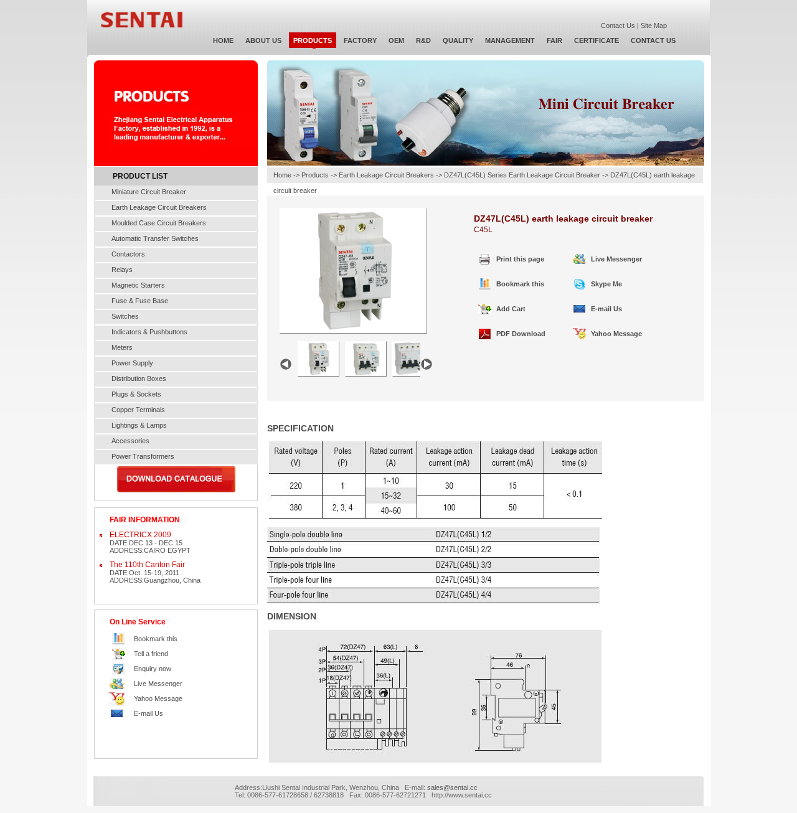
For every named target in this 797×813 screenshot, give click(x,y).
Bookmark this (155, 638)
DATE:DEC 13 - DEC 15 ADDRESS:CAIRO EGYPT (150, 542)
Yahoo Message (158, 698)
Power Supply (132, 363)
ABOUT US (263, 40)
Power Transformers (142, 456)
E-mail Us (148, 713)
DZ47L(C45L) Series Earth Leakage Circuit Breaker (522, 175)
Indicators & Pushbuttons (149, 332)
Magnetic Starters (138, 285)
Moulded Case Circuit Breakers (158, 223)
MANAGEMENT (510, 40)
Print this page (520, 259)
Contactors (128, 254)
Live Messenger (158, 683)
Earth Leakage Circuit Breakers (159, 207)
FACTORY (360, 40)
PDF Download (520, 333)
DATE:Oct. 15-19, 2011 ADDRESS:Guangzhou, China (155, 572)
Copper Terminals (138, 409)
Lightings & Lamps (139, 425)
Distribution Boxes (138, 378)
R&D (423, 40)
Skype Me (606, 284)
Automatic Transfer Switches (155, 238)
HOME (223, 40)
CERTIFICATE (596, 40)
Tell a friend (151, 653)
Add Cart (511, 309)
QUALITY (458, 40)
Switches (125, 316)
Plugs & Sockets (136, 394)
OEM (396, 40)
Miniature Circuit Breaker (148, 191)
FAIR (554, 40)
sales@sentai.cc (452, 787)
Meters (122, 347)
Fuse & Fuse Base (139, 300)
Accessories (130, 440)
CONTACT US (653, 40)
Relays (122, 269)
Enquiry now (152, 668)
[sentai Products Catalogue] (175, 490)
